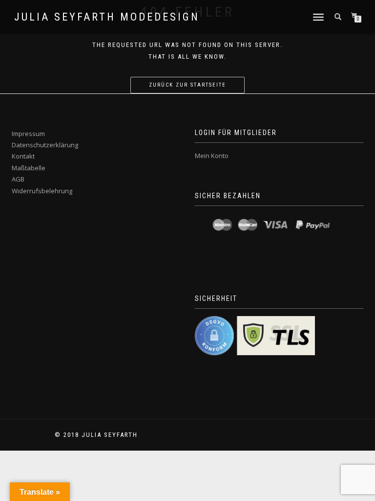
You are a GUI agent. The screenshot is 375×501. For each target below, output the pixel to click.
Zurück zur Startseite (187, 85)
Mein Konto (212, 155)
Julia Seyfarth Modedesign (107, 17)
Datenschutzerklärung (45, 144)
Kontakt (23, 156)
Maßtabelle (28, 167)
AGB (18, 179)
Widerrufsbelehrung (42, 190)
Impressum (28, 133)
